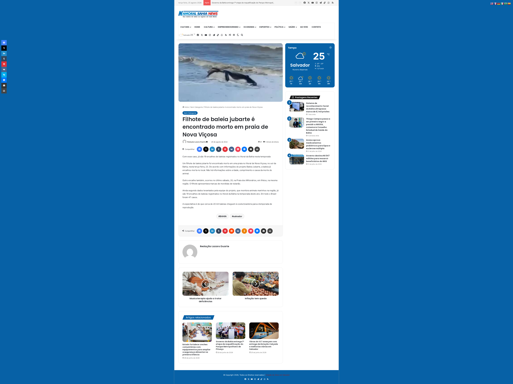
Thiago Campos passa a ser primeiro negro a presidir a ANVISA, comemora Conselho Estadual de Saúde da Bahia (318, 125)
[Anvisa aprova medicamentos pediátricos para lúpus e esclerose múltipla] (296, 144)
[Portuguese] (506, 3)
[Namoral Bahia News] (198, 14)
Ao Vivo (304, 27)
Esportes (264, 27)
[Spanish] (509, 3)
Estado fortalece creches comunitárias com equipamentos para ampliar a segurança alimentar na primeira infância (196, 349)
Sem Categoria (196, 107)
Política (279, 27)
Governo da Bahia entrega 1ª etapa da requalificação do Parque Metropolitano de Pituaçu (249, 3)
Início (186, 107)
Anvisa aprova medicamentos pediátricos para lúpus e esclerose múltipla (318, 144)
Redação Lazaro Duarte (196, 142)
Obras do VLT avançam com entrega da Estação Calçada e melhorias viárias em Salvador (263, 345)
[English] (492, 3)
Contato (316, 27)
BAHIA (223, 216)
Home (197, 27)
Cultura (184, 27)
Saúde (292, 27)
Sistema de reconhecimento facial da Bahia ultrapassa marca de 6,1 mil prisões (317, 107)
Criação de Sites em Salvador (278, 375)
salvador (237, 216)
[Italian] (502, 3)
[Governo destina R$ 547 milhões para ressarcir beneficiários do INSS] (296, 159)
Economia (249, 27)
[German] (499, 3)
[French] (495, 3)
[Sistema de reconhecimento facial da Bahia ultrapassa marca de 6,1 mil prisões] (296, 107)
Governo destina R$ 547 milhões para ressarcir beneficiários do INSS (318, 158)
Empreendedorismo (228, 27)
